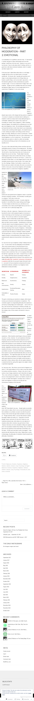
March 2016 (6, 570)
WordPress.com (7, 661)
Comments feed (7, 659)
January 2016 (6, 576)
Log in (4, 653)
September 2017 (7, 557)
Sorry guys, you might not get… (20, 620)
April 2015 (5, 594)
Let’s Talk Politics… (22, 629)
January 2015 (6, 602)
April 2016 (5, 568)
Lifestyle (13, 465)
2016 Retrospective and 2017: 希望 (11, 537)
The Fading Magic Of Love (24, 638)
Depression (9, 464)
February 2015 (6, 600)
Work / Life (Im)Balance (26, 484)
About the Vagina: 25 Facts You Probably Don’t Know (15, 530)
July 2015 (5, 589)
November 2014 (6, 608)
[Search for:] (30, 15)
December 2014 (6, 605)
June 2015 (5, 592)
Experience (19, 464)
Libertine (8, 465)
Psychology (21, 465)
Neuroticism (5, 271)
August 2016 (6, 562)
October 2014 (6, 610)
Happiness (25, 464)
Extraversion (14, 271)
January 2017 (6, 560)
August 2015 (6, 586)
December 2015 (6, 578)
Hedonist (4, 465)
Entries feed (6, 656)
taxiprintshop (11, 624)
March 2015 (6, 597)
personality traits (8, 259)
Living (16, 465)
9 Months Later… (7, 534)
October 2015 (6, 581)
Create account (6, 651)
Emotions (14, 464)
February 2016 (6, 573)
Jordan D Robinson (12, 629)
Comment (26, 508)
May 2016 (5, 565)
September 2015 (7, 584)
